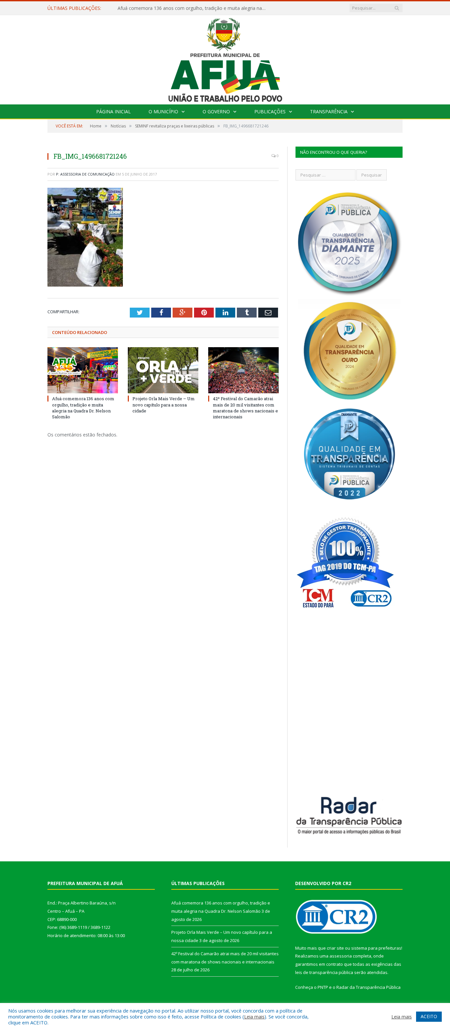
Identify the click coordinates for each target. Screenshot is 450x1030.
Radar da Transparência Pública (368, 987)
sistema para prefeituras (376, 948)
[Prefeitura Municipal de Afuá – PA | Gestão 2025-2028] (225, 58)
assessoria (340, 956)
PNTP (323, 987)
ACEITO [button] (429, 1016)
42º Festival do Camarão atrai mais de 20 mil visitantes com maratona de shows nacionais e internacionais (245, 408)
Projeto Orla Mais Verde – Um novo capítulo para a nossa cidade (187, 8)
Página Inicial (113, 111)
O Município (163, 111)
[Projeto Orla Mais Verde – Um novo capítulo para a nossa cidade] (163, 370)
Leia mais (254, 1016)
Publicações (270, 111)
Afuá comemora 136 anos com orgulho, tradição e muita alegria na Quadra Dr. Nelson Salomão (83, 408)
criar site (335, 948)
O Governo (216, 111)
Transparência (329, 111)
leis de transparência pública (324, 972)
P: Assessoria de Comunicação (85, 174)
